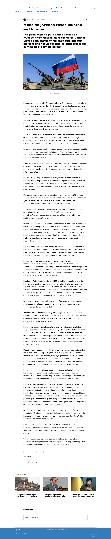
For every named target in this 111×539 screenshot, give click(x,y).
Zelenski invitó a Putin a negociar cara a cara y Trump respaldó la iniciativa (83, 495)
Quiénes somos (94, 534)
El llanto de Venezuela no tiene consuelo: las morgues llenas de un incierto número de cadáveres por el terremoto (26, 495)
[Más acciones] (87, 20)
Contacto (93, 536)
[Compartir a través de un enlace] (37, 462)
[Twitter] (19, 530)
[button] (94, 8)
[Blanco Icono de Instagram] (17, 530)
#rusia (26, 452)
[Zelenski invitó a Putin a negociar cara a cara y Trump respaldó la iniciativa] (83, 484)
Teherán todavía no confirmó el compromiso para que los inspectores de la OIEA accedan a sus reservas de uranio (55, 495)
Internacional (27, 456)
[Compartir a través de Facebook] (24, 462)
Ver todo (94, 474)
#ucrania (33, 452)
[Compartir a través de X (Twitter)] (28, 462)
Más (85, 8)
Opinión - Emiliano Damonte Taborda (61, 8)
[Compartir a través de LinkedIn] (33, 462)
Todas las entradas (20, 8)
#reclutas (47, 452)
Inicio (92, 529)
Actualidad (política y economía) (38, 8)
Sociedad (77, 8)
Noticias (92, 532)
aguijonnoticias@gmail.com (23, 533)
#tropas (40, 452)
